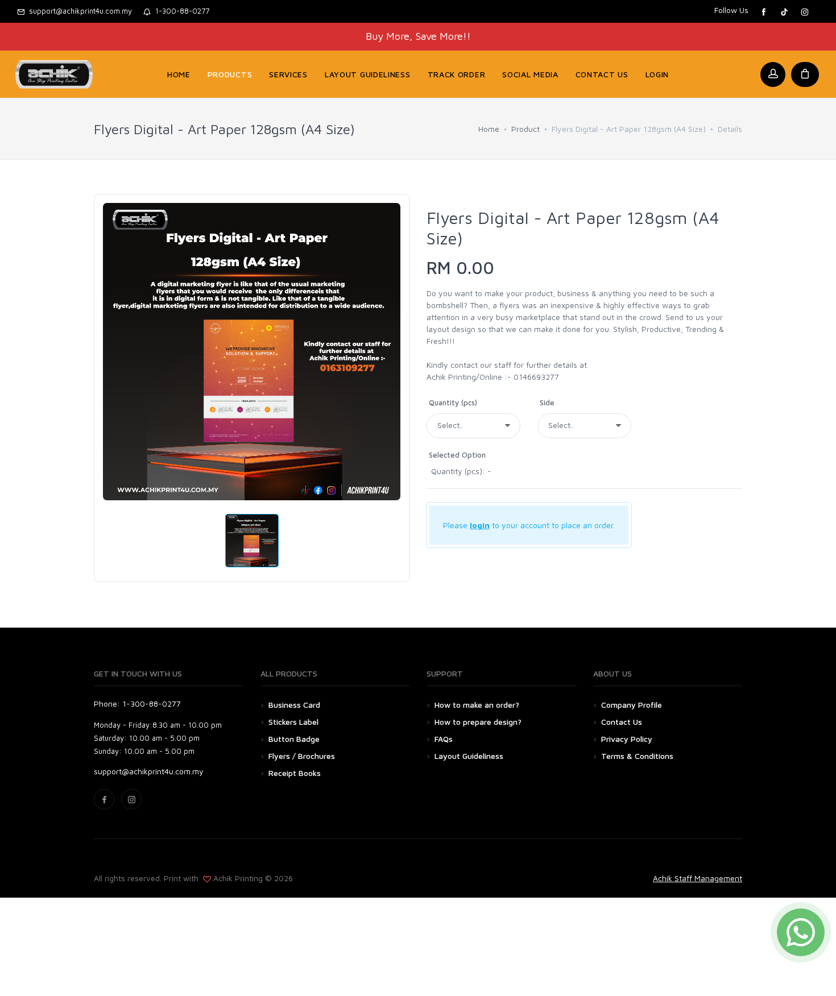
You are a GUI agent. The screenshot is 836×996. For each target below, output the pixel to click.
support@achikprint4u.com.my (78, 10)
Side (547, 402)
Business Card (294, 704)
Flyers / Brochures (301, 756)
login (480, 525)
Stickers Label (293, 722)
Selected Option (457, 454)
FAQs (443, 739)
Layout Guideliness (468, 756)
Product (525, 129)
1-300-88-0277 (180, 10)
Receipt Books (294, 773)
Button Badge (294, 739)
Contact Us (621, 722)
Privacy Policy (626, 739)
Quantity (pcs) (453, 402)
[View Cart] (805, 74)
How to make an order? (476, 704)
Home (488, 129)
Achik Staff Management (697, 878)
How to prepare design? (478, 722)
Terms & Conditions (637, 756)
